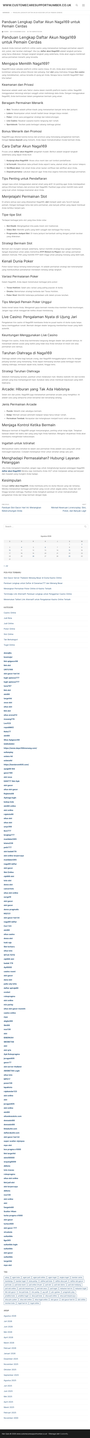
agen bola (16, 1277)
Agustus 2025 (10, 1380)
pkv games (55, 1292)
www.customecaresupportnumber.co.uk (37, 5)
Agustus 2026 (10, 1316)
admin (6, 31)
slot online (81, 1299)
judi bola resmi (20, 1285)
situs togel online (41, 1299)
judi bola (8, 1285)
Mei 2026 (8, 1332)
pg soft (45, 1292)
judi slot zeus (42, 1288)
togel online (34, 1303)
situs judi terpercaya (68, 1296)
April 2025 (8, 1402)
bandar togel (21, 1281)
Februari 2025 (10, 1412)
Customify (64, 1434)
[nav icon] (83, 5)
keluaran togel (80, 1288)
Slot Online (8, 634)
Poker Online (9, 629)
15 (69, 550)
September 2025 (11, 1375)
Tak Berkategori (35, 31)
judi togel (53, 1288)
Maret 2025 (9, 1407)
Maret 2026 (9, 1343)
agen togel (52, 1277)
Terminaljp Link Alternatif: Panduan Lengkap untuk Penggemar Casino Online (38, 594)
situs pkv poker (11, 1299)
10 (10, 550)
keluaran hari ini (66, 1288)
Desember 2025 (11, 1359)
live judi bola (23, 1292)
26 (33, 556)
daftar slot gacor (76, 1281)
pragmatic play (69, 1292)
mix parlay (35, 1292)
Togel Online (9, 645)
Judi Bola (8, 618)
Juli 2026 (8, 1321)
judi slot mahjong (74, 1285)
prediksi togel (23, 1296)
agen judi (26, 1277)
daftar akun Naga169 (11, 471)
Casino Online (10, 613)
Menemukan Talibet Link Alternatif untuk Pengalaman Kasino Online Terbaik (37, 599)
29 (69, 556)
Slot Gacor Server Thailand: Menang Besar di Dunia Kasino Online (33, 578)
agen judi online (39, 1277)
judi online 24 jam (35, 1285)
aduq (7, 1277)
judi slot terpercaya (26, 1288)
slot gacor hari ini (68, 1299)
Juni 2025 (8, 1391)
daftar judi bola (46, 1281)
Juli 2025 (8, 1386)
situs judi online (51, 1296)
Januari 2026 (9, 1353)
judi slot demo (59, 1285)
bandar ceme (77, 1277)
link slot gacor (10, 1292)
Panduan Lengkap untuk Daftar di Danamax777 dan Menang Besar (33, 583)
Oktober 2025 (10, 1369)
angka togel (64, 1277)
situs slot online (26, 1299)
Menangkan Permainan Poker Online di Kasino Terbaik (27, 588)
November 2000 (11, 1418)
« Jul (6, 566)
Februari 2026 (10, 1348)
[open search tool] (77, 5)
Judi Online (9, 623)
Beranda (6, 12)
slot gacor (54, 1299)
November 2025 (11, 1364)
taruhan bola (10, 1303)
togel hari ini (22, 1303)
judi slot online (10, 1288)
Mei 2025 (8, 1396)
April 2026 (8, 1337)
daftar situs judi (61, 1281)
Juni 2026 (8, 1326)
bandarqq (9, 1281)
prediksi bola (10, 1296)
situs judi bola (37, 1296)
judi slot (48, 1285)
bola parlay (33, 1281)
